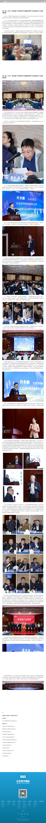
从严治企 (19, 805)
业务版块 (8, 801)
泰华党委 (19, 801)
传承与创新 (24, 805)
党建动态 (19, 806)
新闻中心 (14, 801)
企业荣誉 (29, 805)
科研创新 (19, 804)
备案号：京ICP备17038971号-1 (23, 820)
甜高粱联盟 (41, 801)
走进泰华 (2, 801)
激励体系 (34, 804)
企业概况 (2, 804)
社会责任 (29, 801)
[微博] (28, 814)
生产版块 (8, 804)
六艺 (25, 816)
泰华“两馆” (24, 804)
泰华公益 (29, 804)
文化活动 (24, 806)
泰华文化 (24, 801)
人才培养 (34, 806)
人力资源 (35, 801)
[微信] (22, 814)
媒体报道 (13, 805)
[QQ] (25, 814)
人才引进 (34, 805)
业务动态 (13, 804)
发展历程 (2, 806)
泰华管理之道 (3, 805)
